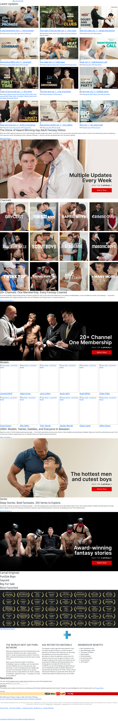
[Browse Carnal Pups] (44, 276)
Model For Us (38, 708)
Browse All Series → (6, 511)
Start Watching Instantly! (7, 629)
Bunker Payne (24, 94)
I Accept (2, 691)
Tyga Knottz (27, 127)
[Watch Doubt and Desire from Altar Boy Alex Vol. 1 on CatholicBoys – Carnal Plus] (99, 17)
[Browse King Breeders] (74, 276)
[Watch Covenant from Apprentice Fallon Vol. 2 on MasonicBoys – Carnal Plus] (19, 48)
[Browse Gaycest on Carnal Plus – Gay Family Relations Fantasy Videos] (14, 216)
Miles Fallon (15, 65)
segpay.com (49, 704)
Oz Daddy (25, 65)
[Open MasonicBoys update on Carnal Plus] (19, 60)
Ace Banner (48, 65)
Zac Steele (45, 35)
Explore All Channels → (7, 300)
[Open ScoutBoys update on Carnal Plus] (59, 28)
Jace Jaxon (59, 94)
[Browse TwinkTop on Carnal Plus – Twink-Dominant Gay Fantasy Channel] (14, 276)
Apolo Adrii (55, 65)
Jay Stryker (8, 65)
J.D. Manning (27, 33)
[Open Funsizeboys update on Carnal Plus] (99, 60)
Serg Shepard (72, 33)
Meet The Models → (6, 437)
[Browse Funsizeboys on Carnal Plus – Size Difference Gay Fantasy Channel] (44, 216)
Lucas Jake (48, 127)
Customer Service (27, 708)
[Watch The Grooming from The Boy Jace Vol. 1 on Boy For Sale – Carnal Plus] (59, 78)
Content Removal (48, 708)
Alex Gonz (88, 33)
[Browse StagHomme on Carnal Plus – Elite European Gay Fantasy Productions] (74, 246)
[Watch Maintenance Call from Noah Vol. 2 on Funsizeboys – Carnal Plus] (99, 48)
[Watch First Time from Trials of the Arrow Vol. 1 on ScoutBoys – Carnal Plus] (19, 78)
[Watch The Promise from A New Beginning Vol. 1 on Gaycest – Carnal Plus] (19, 17)
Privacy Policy (4, 708)
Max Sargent (98, 33)
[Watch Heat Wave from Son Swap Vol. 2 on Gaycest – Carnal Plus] (59, 48)
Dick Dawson (49, 94)
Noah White (97, 65)
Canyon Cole (9, 33)
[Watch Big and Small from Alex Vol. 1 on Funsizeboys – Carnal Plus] (99, 111)
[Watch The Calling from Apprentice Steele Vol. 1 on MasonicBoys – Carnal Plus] (59, 111)
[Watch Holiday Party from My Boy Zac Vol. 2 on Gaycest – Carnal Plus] (99, 78)
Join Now (20, 1)
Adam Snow (48, 33)
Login (16, 1)
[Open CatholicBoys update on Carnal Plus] (99, 28)
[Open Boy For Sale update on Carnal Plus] (59, 89)
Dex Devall (63, 65)
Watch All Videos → (6, 138)
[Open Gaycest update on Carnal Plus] (19, 28)
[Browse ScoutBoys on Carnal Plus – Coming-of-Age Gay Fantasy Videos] (44, 246)
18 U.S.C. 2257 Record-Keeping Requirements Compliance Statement (20, 699)
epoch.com (57, 704)
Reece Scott (32, 96)
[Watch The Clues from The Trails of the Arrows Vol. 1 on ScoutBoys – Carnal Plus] (59, 17)
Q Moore (26, 96)
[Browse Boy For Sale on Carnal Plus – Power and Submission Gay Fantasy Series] (14, 246)
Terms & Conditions (15, 708)
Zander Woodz (13, 98)
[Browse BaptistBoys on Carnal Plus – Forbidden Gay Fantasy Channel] (74, 216)
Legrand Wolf (4, 96)
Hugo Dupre (72, 65)
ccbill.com (65, 704)
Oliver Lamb (64, 33)
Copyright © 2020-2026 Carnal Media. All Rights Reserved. (17, 719)
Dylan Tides (16, 33)
